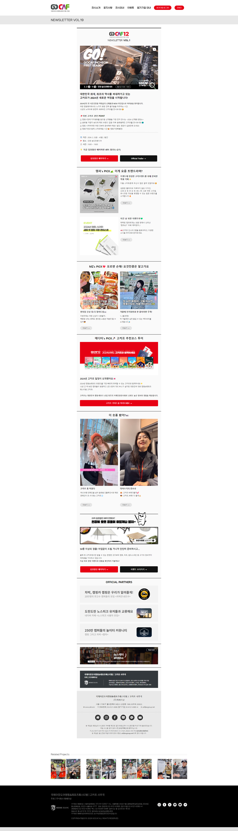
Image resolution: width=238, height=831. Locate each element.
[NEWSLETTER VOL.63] (65, 760)
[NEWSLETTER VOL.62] (101, 760)
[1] (119, 28)
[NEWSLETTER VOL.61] (137, 760)
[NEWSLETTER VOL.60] (172, 760)
